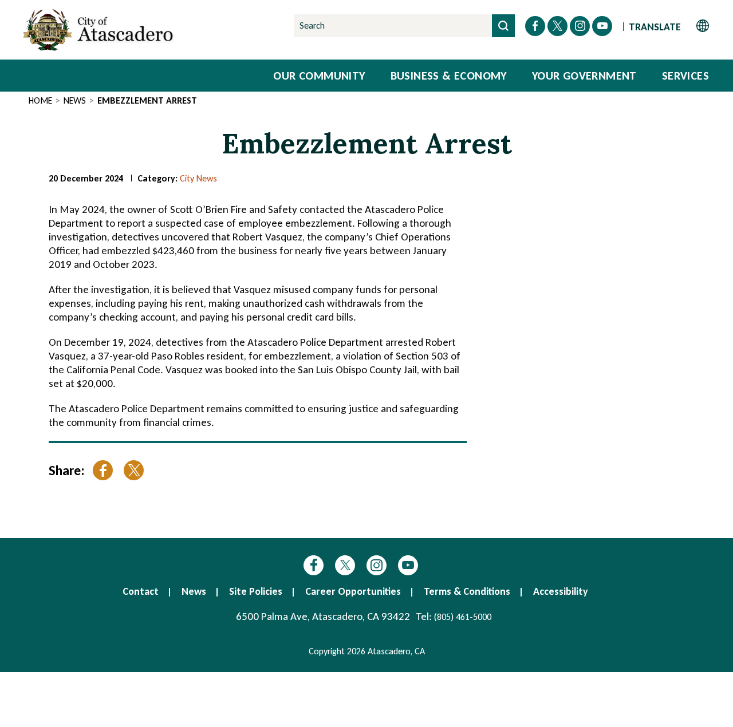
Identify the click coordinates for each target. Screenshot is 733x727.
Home (40, 100)
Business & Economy (449, 75)
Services (685, 75)
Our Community (319, 75)
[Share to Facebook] (103, 470)
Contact (141, 591)
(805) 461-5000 (462, 616)
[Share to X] (134, 470)
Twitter (345, 565)
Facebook (314, 565)
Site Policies (255, 591)
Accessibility (560, 591)
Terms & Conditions (467, 591)
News (75, 100)
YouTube (408, 565)
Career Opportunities (353, 591)
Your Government (584, 75)
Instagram (376, 565)
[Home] (100, 30)
